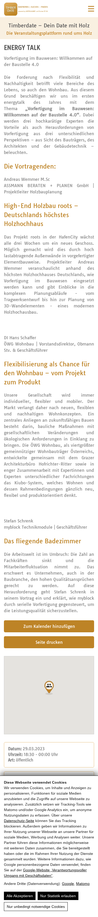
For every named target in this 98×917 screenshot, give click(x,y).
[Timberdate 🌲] (26, 10)
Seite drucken (49, 642)
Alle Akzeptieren (20, 896)
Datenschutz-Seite (19, 821)
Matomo (83, 884)
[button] (49, 687)
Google (68, 884)
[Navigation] (91, 8)
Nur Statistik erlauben (58, 896)
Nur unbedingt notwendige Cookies (36, 906)
